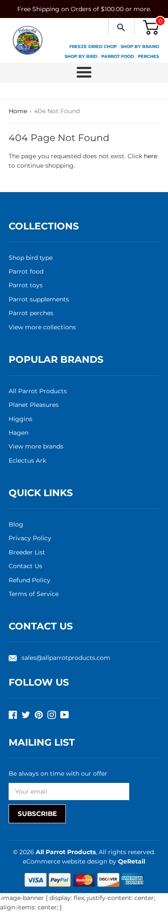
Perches (148, 56)
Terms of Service (34, 594)
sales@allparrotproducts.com (66, 658)
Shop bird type (31, 258)
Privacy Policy (30, 538)
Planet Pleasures (34, 405)
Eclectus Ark (27, 460)
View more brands (36, 446)
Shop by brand (140, 46)
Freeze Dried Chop (93, 46)
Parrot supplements (39, 299)
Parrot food (26, 271)
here (150, 156)
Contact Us (25, 566)
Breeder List (27, 552)
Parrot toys (26, 285)
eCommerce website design (66, 861)
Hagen (18, 432)
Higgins (20, 419)
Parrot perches (31, 313)
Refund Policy (29, 580)
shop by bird (81, 56)
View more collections (42, 327)
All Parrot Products (38, 391)
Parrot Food (117, 56)
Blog (16, 524)
